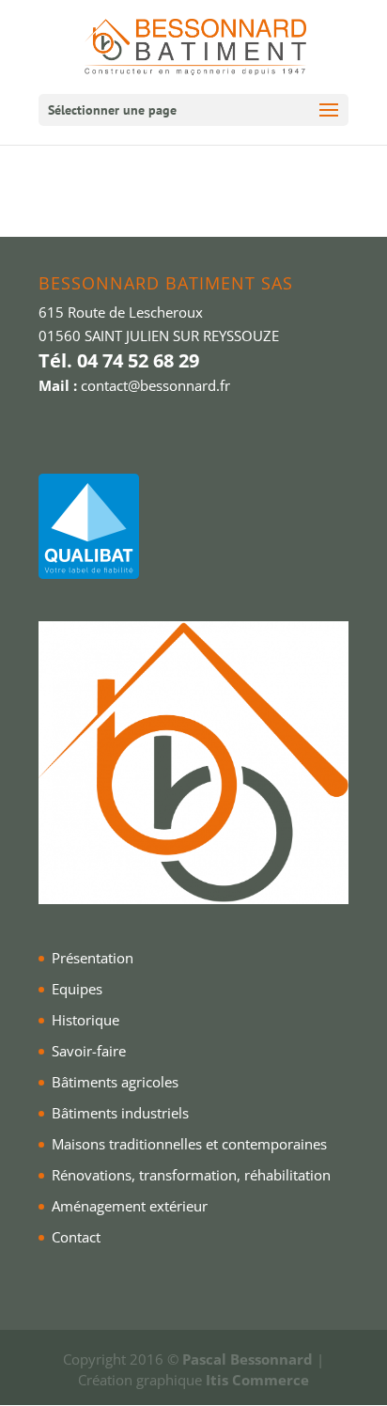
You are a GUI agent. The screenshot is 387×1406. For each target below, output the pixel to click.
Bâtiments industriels (120, 1112)
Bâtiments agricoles (115, 1081)
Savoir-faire (89, 1050)
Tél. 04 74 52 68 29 (119, 360)
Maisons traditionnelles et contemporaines (189, 1143)
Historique (85, 1019)
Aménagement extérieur (130, 1205)
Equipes (77, 988)
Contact (76, 1236)
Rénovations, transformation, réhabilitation (191, 1174)
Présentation (92, 957)
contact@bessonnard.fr (155, 385)
